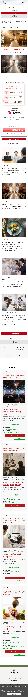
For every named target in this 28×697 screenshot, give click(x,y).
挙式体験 (12, 411)
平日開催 (11, 409)
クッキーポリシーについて (9, 690)
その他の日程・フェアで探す (14, 356)
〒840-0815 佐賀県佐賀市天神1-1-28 (14, 678)
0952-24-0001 (14, 121)
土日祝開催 (17, 411)
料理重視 (16, 409)
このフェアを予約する (14, 13)
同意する (14, 694)
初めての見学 (6, 411)
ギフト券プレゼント (7, 414)
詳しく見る (19, 438)
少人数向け (5, 482)
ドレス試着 (5, 409)
